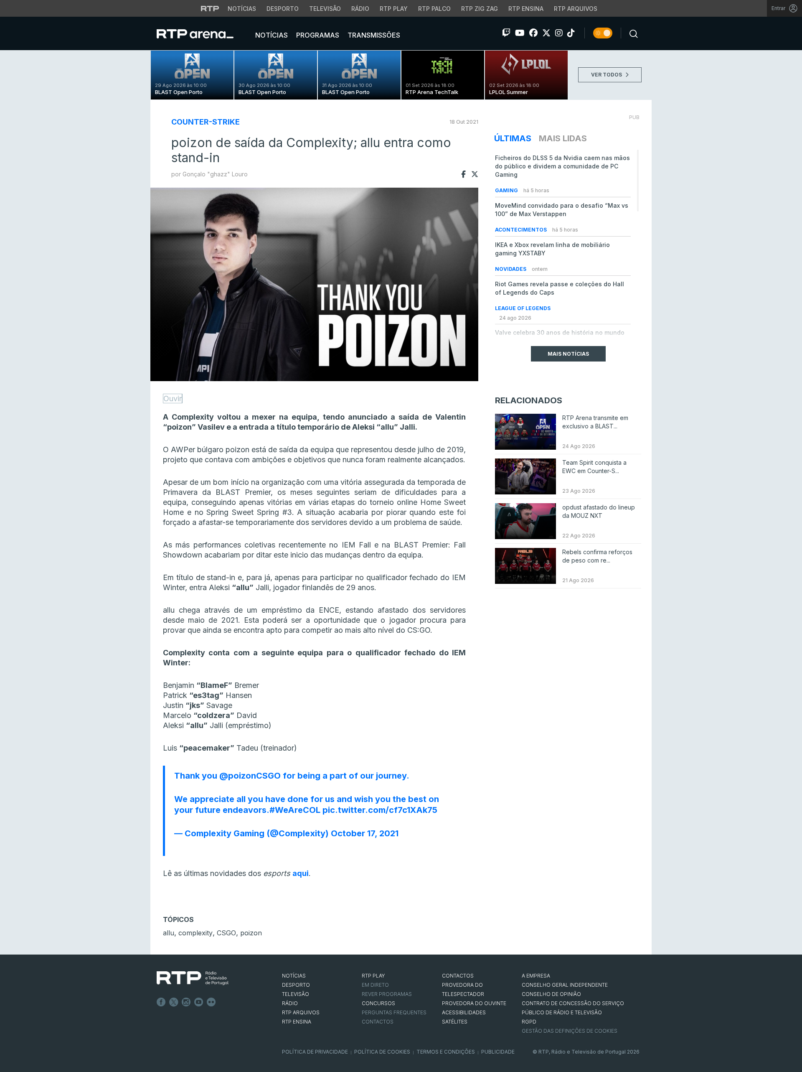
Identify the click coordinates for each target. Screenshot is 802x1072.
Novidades (511, 269)
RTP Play (394, 8)
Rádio (360, 8)
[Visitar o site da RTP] (210, 8)
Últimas (512, 138)
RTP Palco (434, 8)
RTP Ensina (525, 8)
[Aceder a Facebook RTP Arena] (533, 33)
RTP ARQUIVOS (301, 1012)
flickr (211, 1002)
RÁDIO (290, 1003)
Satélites (454, 1022)
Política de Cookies (382, 1052)
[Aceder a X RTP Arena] (546, 33)
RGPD (529, 1022)
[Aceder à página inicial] (203, 33)
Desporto (282, 8)
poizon (251, 933)
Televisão (325, 8)
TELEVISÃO (295, 994)
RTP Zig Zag (479, 8)
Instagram (186, 1002)
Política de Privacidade (315, 1052)
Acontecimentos (521, 230)
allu (168, 933)
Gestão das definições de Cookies (569, 1031)
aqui (300, 873)
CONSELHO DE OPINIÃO (551, 994)
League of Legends (523, 308)
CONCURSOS (378, 1003)
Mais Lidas (563, 138)
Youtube (198, 1002)
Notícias (242, 8)
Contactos (377, 1022)
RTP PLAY (373, 976)
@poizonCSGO (250, 776)
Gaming (507, 190)
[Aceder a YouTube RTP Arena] (520, 33)
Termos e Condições (445, 1052)
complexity (195, 933)
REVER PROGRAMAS (387, 994)
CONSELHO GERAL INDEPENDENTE (565, 985)
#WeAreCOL (294, 810)
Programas (316, 35)
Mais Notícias (568, 354)
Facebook (161, 1002)
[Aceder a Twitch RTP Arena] (506, 33)
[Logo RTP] (192, 978)
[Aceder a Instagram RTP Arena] (559, 33)
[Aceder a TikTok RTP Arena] (571, 33)
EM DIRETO (375, 985)
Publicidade (498, 1052)
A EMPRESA (536, 976)
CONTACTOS (458, 976)
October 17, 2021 (364, 833)
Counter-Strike (205, 121)
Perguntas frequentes (394, 1012)
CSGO (226, 933)
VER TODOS (607, 74)
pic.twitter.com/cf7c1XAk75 (379, 810)
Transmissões (373, 35)
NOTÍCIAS (294, 976)
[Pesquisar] (631, 33)
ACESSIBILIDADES (464, 1012)
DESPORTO (296, 985)
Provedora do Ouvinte (474, 1003)
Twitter (173, 1002)
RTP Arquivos (575, 8)
